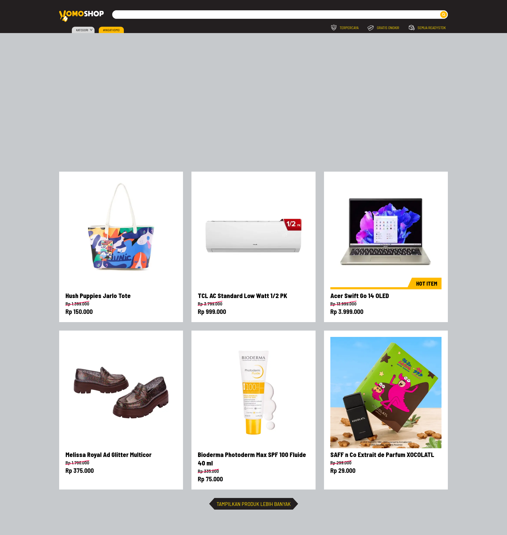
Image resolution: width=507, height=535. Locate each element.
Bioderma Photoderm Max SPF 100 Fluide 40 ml (252, 459)
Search (443, 14)
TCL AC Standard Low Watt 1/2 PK (242, 295)
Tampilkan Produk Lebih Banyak (254, 504)
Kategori (82, 30)
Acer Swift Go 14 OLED (359, 295)
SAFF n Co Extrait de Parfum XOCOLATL (382, 454)
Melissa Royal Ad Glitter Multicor (108, 454)
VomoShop (81, 16)
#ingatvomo (111, 30)
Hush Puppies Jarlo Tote (98, 295)
